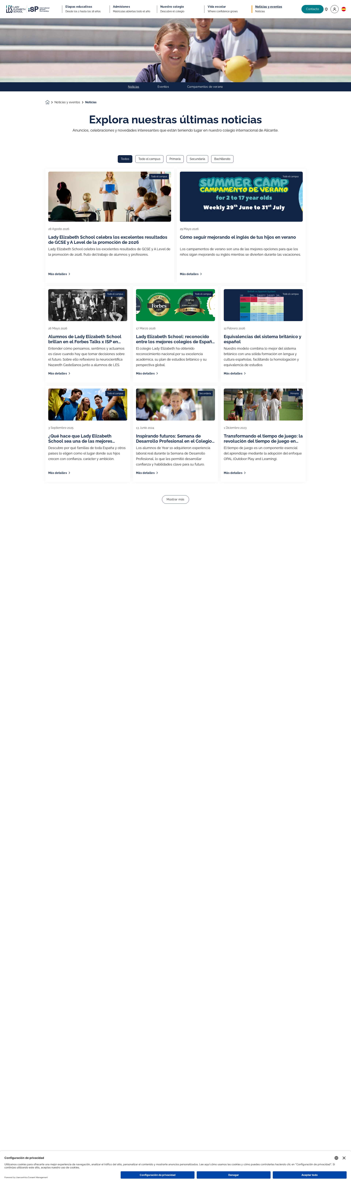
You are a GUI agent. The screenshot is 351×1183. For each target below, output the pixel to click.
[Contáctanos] (326, 9)
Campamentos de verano (205, 86)
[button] (334, 9)
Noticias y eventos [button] (268, 6)
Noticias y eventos (67, 102)
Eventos (163, 86)
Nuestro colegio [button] (172, 6)
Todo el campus (149, 159)
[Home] (28, 9)
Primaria (175, 159)
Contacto (312, 9)
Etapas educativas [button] (78, 6)
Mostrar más (175, 499)
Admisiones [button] (121, 6)
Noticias (133, 86)
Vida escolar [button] (217, 6)
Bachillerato (222, 159)
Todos (125, 159)
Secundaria (197, 159)
